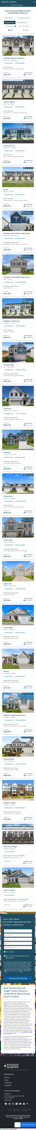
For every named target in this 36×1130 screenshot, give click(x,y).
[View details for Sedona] (18, 659)
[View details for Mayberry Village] (18, 790)
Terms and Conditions (13, 972)
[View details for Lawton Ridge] (18, 615)
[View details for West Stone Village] (18, 834)
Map (11, 30)
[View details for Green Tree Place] (18, 877)
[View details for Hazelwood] (18, 396)
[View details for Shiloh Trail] (18, 571)
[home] (1, 5)
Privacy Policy (26, 972)
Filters (26, 30)
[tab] (9, 22)
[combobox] (10, 17)
